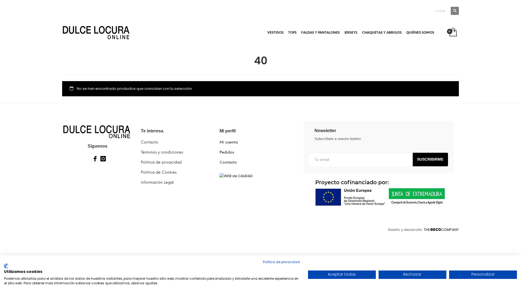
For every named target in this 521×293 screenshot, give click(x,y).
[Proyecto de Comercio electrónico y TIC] (378, 193)
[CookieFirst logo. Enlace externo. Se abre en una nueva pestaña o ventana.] (6, 266)
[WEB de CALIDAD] (236, 175)
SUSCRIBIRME (430, 159)
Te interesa (152, 131)
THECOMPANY (441, 229)
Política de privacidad (281, 262)
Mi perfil (228, 131)
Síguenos (97, 146)
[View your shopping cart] (453, 32)
